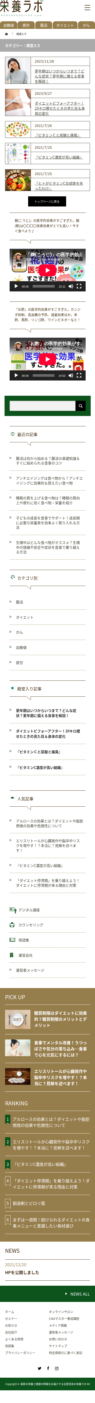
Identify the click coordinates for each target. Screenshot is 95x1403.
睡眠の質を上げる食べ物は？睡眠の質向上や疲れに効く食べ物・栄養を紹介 (48, 500)
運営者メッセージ (30, 970)
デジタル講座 (29, 909)
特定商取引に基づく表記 (65, 1353)
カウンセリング (30, 924)
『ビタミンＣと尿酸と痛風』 (58, 135)
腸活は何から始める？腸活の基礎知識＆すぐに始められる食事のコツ (48, 461)
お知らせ (11, 1325)
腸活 (43, 25)
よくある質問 (14, 1339)
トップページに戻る (47, 201)
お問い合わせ (58, 1339)
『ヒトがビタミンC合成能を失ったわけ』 (59, 186)
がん (19, 632)
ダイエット (65, 25)
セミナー (11, 1318)
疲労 (26, 25)
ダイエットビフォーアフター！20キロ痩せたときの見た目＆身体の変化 (60, 108)
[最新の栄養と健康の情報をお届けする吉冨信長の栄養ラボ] (22, 10)
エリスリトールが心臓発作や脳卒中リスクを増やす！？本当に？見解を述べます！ (48, 845)
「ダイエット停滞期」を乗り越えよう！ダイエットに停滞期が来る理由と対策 (48, 883)
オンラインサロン (61, 1312)
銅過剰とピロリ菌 (29, 1203)
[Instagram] (56, 1367)
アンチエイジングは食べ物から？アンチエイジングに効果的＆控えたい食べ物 (49, 480)
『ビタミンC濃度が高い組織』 (59, 157)
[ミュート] (70, 286)
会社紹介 (11, 1332)
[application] (48, 270)
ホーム (9, 1312)
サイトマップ (58, 1346)
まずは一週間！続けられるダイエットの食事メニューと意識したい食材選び (51, 1223)
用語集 (23, 939)
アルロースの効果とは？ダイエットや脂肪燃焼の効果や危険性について (49, 823)
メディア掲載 (58, 1325)
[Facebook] (47, 1367)
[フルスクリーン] (79, 286)
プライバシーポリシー (20, 1353)
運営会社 (25, 955)
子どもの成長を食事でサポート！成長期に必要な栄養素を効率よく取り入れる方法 (48, 522)
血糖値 (8, 25)
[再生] (16, 286)
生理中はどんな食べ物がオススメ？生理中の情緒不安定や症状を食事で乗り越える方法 (48, 547)
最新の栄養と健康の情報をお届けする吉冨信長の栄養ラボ (53, 1384)
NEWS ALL (80, 1294)
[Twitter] (39, 1367)
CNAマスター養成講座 (64, 1318)
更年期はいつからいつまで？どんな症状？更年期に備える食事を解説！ (59, 76)
